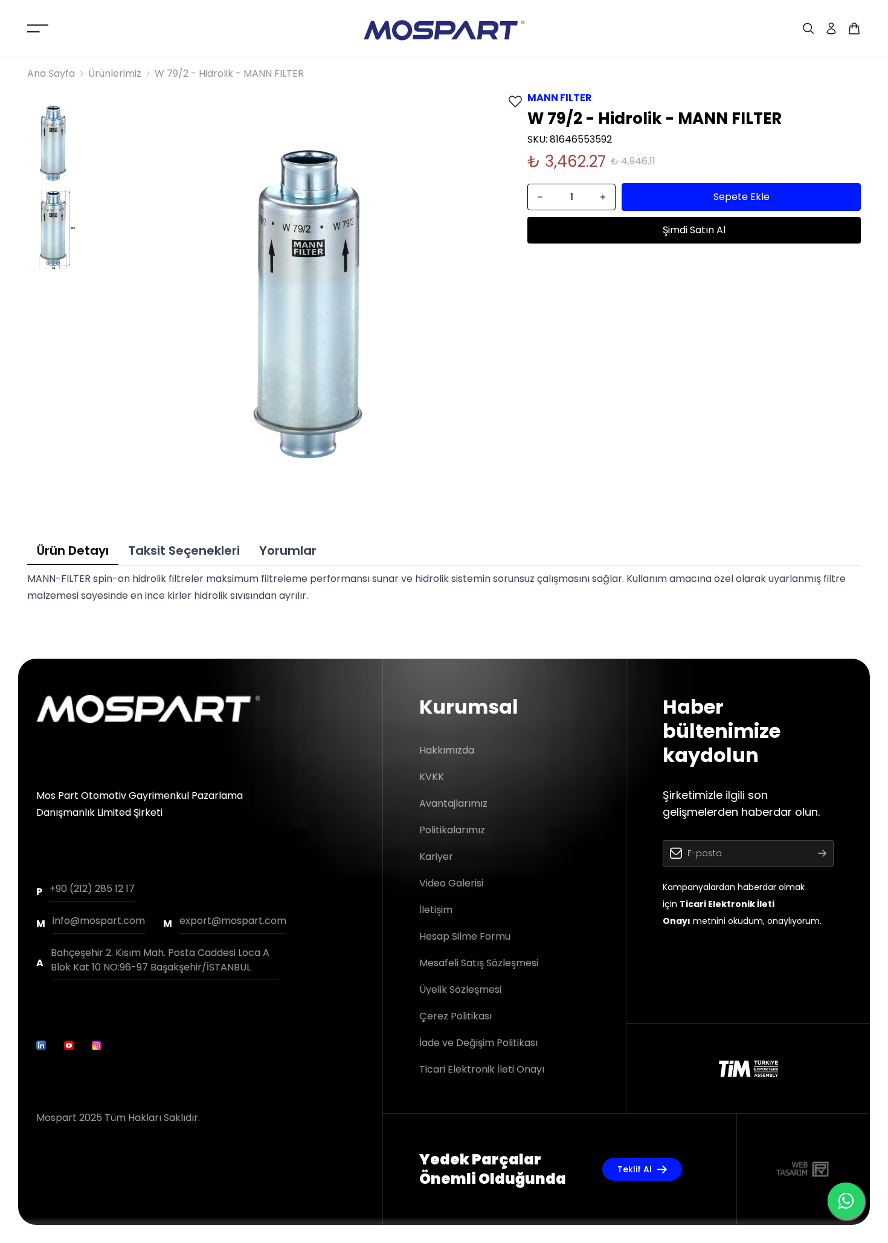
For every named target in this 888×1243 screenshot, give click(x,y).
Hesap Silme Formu (464, 936)
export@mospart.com (232, 921)
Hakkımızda (446, 750)
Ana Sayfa (51, 73)
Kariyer (436, 857)
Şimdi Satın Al (694, 230)
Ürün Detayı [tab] (73, 550)
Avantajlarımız (453, 803)
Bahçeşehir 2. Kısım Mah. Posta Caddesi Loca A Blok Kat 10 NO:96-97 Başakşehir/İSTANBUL (160, 960)
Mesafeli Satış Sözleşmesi (478, 963)
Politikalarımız (452, 830)
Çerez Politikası (455, 1016)
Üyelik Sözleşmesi (460, 989)
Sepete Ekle (741, 197)
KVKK (431, 777)
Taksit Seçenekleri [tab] (184, 550)
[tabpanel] (444, 587)
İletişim (435, 910)
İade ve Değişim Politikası (478, 1043)
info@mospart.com (99, 921)
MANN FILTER (559, 98)
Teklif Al (634, 1169)
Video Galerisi (451, 883)
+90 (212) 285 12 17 (92, 889)
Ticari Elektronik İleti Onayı (481, 1069)
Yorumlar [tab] (288, 550)
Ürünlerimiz (114, 73)
